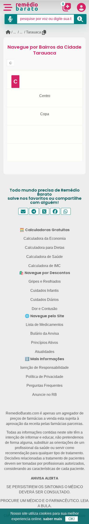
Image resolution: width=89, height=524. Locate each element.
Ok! (71, 519)
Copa (44, 114)
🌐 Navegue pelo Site (44, 316)
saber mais (52, 519)
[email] (23, 211)
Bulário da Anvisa (44, 333)
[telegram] (34, 211)
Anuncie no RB (44, 395)
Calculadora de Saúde (44, 257)
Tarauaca (33, 32)
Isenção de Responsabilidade (44, 367)
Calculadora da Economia (45, 238)
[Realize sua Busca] (80, 19)
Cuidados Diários (44, 300)
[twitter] (45, 211)
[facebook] (55, 211)
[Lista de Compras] (66, 7)
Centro (44, 96)
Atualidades (44, 352)
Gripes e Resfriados (45, 281)
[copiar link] (44, 32)
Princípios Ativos (44, 342)
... (14, 32)
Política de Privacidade (44, 377)
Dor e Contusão (44, 309)
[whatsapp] (66, 211)
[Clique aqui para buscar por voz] (11, 19)
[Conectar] (81, 7)
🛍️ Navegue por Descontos (44, 272)
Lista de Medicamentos (44, 325)
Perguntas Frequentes (44, 385)
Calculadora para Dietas (44, 248)
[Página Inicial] (8, 32)
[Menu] (8, 7)
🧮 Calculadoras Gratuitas (45, 229)
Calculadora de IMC (44, 266)
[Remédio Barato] (27, 6)
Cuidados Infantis (44, 290)
